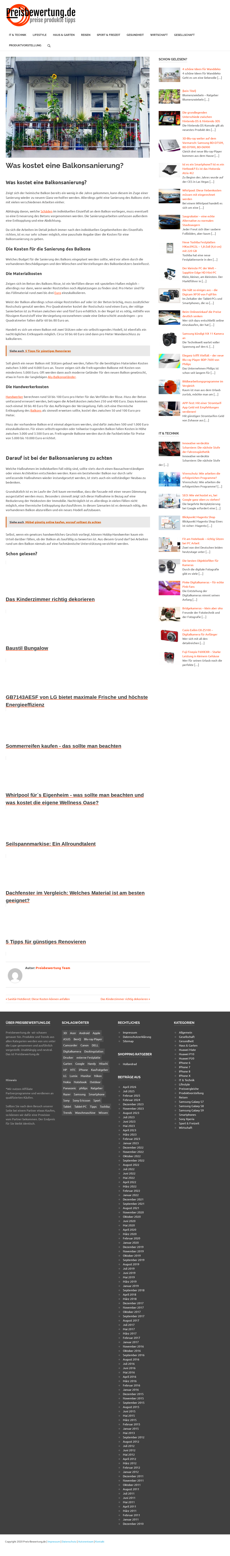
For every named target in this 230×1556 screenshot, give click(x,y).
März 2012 (130, 1463)
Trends (67, 1112)
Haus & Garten (64, 35)
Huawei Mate (187, 1049)
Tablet (67, 1106)
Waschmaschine (85, 1112)
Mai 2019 (129, 1277)
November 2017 (133, 1307)
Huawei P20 (186, 1058)
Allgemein (185, 1032)
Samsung (80, 1094)
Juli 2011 (129, 1493)
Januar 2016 (131, 1389)
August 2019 (131, 1264)
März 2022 (130, 1186)
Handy (92, 1063)
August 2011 (131, 1489)
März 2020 (130, 1234)
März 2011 (130, 1510)
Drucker (68, 1057)
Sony (66, 1100)
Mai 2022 (129, 1177)
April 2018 (129, 1294)
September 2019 (133, 1260)
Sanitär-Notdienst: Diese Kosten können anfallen (39, 999)
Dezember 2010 (133, 1523)
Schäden (46, 211)
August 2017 (131, 1320)
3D (65, 1033)
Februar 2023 (131, 1138)
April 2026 (129, 1087)
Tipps (93, 1106)
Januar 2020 (131, 1242)
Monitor (86, 1076)
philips (83, 1088)
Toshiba (105, 1106)
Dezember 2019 (133, 1247)
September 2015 (133, 1402)
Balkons (36, 410)
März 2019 (130, 1281)
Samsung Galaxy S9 (191, 1110)
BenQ (77, 1039)
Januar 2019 (131, 1285)
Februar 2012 (131, 1467)
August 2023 (131, 1112)
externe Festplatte (88, 1057)
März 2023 (130, 1134)
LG (64, 1076)
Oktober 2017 (132, 1311)
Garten (67, 1063)
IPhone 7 (184, 1067)
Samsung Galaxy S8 (191, 1106)
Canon (84, 1045)
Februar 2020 (131, 1238)
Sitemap (128, 1041)
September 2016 (133, 1355)
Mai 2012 (129, 1454)
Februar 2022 (131, 1190)
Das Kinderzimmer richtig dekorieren (124, 999)
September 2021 (133, 1203)
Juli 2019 (129, 1268)
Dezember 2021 (133, 1199)
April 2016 (129, 1376)
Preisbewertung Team (53, 968)
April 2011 (129, 1506)
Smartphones (187, 1114)
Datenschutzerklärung (137, 1036)
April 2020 (129, 1229)
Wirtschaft (159, 35)
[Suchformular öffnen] (49, 45)
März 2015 (130, 1420)
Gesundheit (135, 35)
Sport (96, 1100)
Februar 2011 (131, 1515)
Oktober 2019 (132, 1255)
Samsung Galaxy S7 (191, 1101)
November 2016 (133, 1346)
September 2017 (133, 1316)
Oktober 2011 (132, 1484)
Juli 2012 (129, 1446)
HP (65, 1069)
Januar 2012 (131, 1471)
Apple (96, 1033)
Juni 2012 (129, 1450)
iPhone (83, 1069)
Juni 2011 (129, 1497)
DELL (95, 1045)
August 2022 (131, 1164)
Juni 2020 (129, 1221)
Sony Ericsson (81, 1100)
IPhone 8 (184, 1071)
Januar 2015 (131, 1428)
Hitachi (103, 1063)
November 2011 (133, 1480)
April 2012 (129, 1458)
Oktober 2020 (132, 1216)
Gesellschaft (184, 35)
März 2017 (130, 1333)
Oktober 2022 (132, 1156)
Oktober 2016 (132, 1350)
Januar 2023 (131, 1143)
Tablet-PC (80, 1106)
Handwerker (14, 396)
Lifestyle (40, 35)
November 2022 (133, 1151)
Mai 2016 (129, 1372)
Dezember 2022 (133, 1147)
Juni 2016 (129, 1368)
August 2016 (131, 1359)
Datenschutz (69, 1541)
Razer (67, 1094)
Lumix (73, 1076)
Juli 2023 (129, 1117)
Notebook (80, 1082)
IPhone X (184, 1075)
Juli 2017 (129, 1324)
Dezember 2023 (133, 1104)
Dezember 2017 (133, 1303)
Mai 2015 (129, 1415)
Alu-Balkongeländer (62, 377)
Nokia (67, 1082)
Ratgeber (97, 1088)
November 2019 (133, 1251)
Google (79, 1063)
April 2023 (129, 1130)
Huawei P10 (186, 1054)
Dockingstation (93, 1051)
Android (84, 1033)
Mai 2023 (129, 1125)
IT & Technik (17, 35)
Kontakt (99, 1541)
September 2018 (133, 1290)
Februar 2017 (131, 1337)
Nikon (98, 1076)
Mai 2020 (129, 1225)
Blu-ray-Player (93, 1039)
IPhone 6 (184, 1062)
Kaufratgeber (99, 1069)
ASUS (66, 1039)
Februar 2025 (131, 1095)
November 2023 (133, 1108)
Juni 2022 (129, 1173)
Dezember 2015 (133, 1394)
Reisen (85, 35)
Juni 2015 (129, 1411)
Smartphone (97, 1094)
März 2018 (130, 1298)
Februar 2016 (131, 1385)
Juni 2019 (129, 1272)
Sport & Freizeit (108, 35)
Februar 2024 (131, 1099)
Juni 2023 (129, 1121)
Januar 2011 (131, 1519)
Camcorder (70, 1045)
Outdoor (95, 1082)
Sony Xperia (186, 1119)
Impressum (130, 1032)
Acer (73, 1033)
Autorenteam (85, 1541)
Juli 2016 (129, 1363)
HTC (73, 1069)
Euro (57, 292)
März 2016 (130, 1381)
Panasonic (69, 1088)
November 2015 (133, 1398)
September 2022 (133, 1160)
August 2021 (131, 1208)
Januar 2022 (131, 1195)
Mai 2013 (129, 1433)
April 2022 (129, 1182)
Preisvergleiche (189, 1088)
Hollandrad (130, 1064)
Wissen (103, 1112)
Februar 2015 (131, 1424)
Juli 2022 (129, 1169)
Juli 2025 (129, 1091)
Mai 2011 (129, 1502)
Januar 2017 (131, 1342)
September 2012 (133, 1437)
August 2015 (131, 1407)
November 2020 (133, 1212)
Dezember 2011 (133, 1476)
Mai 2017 (129, 1329)
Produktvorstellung (25, 45)
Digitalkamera (72, 1051)
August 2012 (131, 1441)
